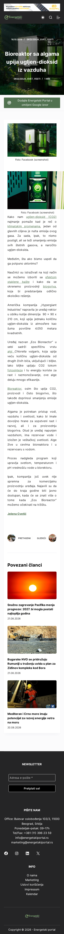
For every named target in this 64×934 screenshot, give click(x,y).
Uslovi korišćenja (31, 884)
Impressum (32, 889)
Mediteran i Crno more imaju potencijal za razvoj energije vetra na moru (30, 718)
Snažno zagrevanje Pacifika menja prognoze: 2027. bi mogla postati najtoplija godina (31, 609)
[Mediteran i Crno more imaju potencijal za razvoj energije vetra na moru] (32, 694)
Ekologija (33, 39)
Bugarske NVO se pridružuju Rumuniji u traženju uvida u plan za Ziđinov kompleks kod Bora (31, 664)
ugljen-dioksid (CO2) (41, 217)
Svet (43, 39)
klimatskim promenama (23, 226)
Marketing (32, 880)
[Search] (50, 17)
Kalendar (32, 894)
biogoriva (49, 286)
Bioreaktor (14, 388)
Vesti (50, 39)
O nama (32, 875)
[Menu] (58, 17)
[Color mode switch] (43, 17)
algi (11, 351)
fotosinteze (15, 370)
